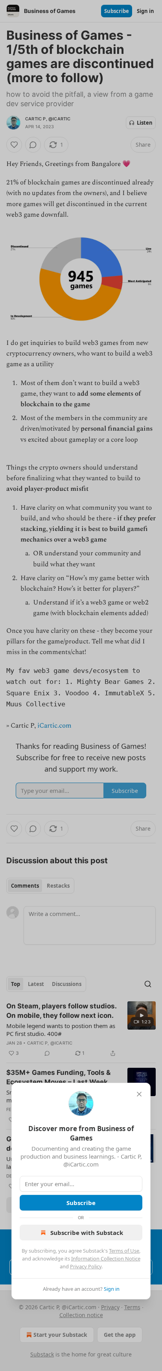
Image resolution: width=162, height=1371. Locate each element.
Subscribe (81, 1203)
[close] (139, 1094)
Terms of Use (124, 1250)
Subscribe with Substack (86, 1232)
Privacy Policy (85, 1266)
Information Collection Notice (105, 1258)
